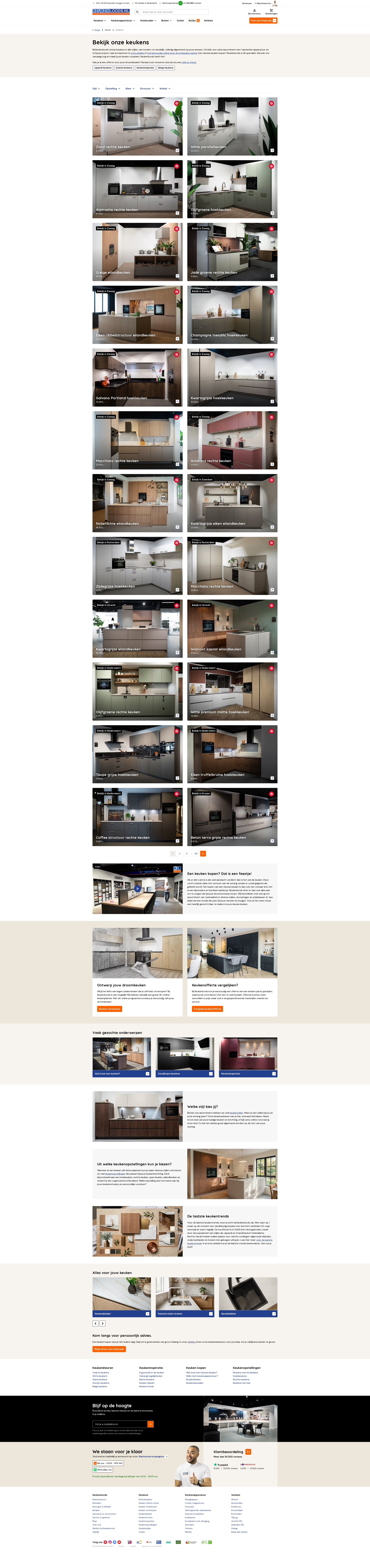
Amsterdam (237, 1503)
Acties (192, 20)
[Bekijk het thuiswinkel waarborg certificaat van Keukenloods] (191, 1542)
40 (196, 853)
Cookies (133, 1546)
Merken (188, 1532)
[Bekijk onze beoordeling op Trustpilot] (227, 1464)
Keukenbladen (193, 1379)
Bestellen (96, 1503)
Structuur (145, 88)
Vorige (97, 30)
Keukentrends (146, 1386)
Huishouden (146, 20)
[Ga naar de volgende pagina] (203, 854)
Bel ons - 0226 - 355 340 (110, 1463)
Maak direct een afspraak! (109, 1349)
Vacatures (247, 3)
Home (108, 30)
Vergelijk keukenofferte (207, 1008)
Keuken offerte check (149, 1503)
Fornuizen (189, 1506)
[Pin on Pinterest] (176, 103)
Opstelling (111, 88)
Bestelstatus (254, 13)
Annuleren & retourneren (104, 1514)
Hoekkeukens (240, 1376)
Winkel (163, 88)
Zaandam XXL (237, 1524)
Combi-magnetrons (194, 1503)
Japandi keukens (102, 67)
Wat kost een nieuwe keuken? (201, 1372)
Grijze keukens (99, 1379)
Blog (94, 1521)
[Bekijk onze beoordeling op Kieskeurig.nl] (253, 1464)
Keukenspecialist (195, 1382)
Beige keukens (165, 67)
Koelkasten (190, 1517)
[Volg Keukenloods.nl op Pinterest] (105, 1542)
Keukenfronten (145, 1517)
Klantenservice (264, 3)
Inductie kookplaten (194, 1514)
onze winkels (137, 53)
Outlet (180, 20)
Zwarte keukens (124, 67)
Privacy (121, 1546)
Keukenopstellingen (148, 1524)
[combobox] (171, 12)
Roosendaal (236, 1510)
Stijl (94, 88)
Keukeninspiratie (145, 67)
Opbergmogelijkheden (150, 1376)
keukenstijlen (236, 1112)
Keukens (98, 20)
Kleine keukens (146, 1379)
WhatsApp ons (104, 1469)
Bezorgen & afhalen (101, 1506)
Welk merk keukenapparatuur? (202, 1376)
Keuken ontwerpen (109, 1008)
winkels (192, 1341)
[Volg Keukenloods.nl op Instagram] (110, 1542)
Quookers (189, 1524)
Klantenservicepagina (151, 1456)
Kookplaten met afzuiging (197, 1521)
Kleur (128, 88)
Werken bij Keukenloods (103, 1528)
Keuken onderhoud (148, 1506)
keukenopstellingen (115, 1173)
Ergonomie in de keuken (151, 1372)
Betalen (96, 1510)
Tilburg (234, 1517)
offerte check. (189, 62)
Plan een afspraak (261, 20)
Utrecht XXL (236, 1521)
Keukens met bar (241, 1382)
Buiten (165, 20)
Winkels (208, 20)
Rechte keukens (241, 1379)
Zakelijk (95, 1532)
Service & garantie (101, 1517)
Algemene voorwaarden (151, 1546)
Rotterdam (236, 1514)
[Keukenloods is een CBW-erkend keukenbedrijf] (206, 1542)
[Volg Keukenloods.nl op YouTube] (119, 1542)
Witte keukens (99, 1376)
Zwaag (234, 1528)
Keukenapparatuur (121, 20)
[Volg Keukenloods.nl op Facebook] (114, 1542)
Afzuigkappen (191, 1499)
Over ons (96, 1524)
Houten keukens (100, 1382)
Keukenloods (99, 1495)
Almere (234, 1499)
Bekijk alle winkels (239, 1532)
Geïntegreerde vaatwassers (198, 1510)
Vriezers (189, 1528)
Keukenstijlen (145, 1528)
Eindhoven (236, 1506)
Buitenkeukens (145, 1499)
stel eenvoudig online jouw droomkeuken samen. (172, 53)
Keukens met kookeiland (245, 1372)
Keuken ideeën (146, 1382)
